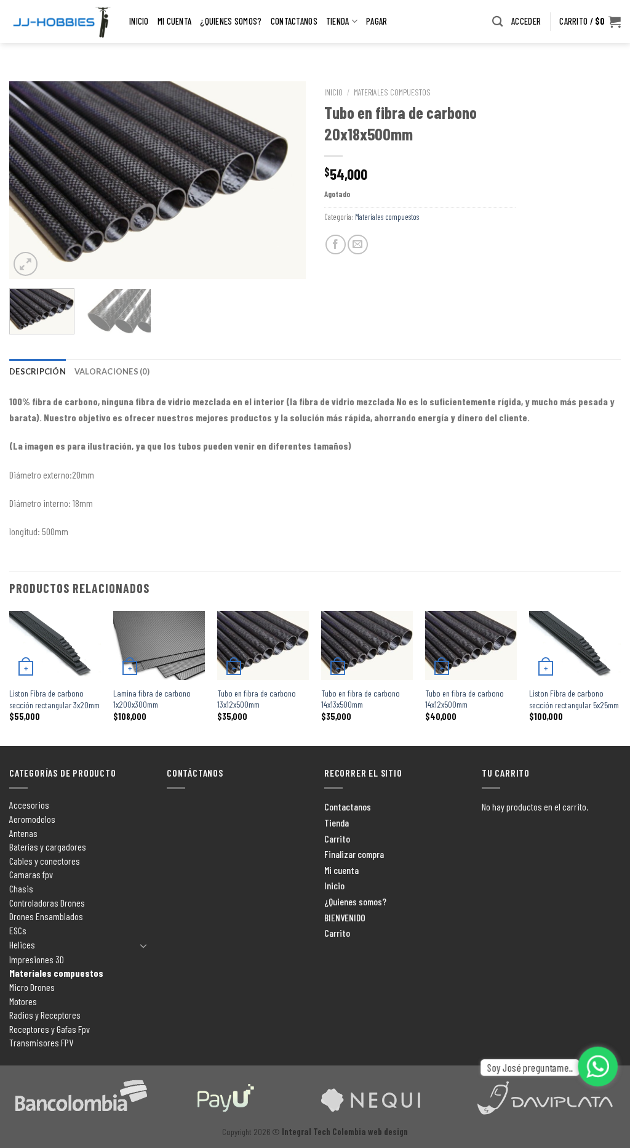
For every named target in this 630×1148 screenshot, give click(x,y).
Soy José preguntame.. (530, 1067)
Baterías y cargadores (47, 846)
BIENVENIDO (344, 917)
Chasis (21, 888)
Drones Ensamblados (46, 916)
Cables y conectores (44, 861)
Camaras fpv (31, 874)
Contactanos (294, 21)
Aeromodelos (32, 819)
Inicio (139, 21)
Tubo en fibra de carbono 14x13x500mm (360, 699)
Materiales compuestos (392, 92)
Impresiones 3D (36, 959)
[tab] (37, 371)
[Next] (284, 180)
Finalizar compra (354, 854)
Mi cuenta (175, 21)
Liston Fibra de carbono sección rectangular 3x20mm (54, 699)
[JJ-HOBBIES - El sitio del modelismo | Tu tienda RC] (60, 22)
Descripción (37, 371)
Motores (23, 1001)
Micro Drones (32, 987)
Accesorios (29, 804)
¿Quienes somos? (230, 21)
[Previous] (31, 180)
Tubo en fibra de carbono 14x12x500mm (464, 699)
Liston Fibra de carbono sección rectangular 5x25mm (574, 699)
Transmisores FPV (41, 1042)
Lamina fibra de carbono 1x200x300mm (152, 699)
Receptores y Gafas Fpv (49, 1029)
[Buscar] (497, 21)
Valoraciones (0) (112, 371)
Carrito (337, 838)
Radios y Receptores (45, 1015)
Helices (22, 944)
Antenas (23, 833)
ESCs (17, 930)
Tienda (337, 21)
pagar (376, 21)
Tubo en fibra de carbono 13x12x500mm (256, 699)
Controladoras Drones (47, 902)
